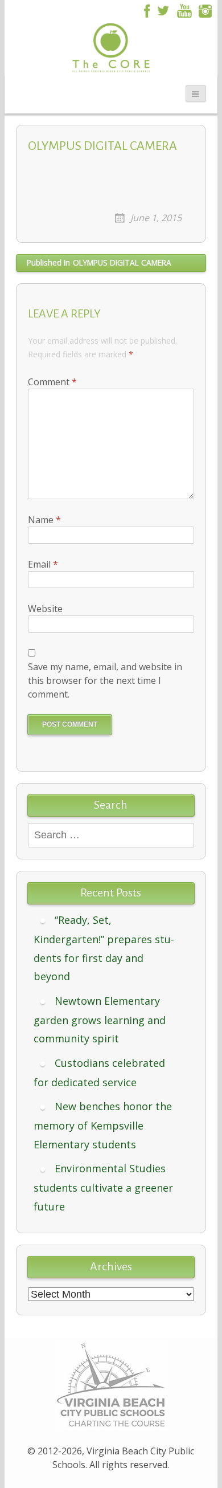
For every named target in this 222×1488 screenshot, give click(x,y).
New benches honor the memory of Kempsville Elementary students (103, 1125)
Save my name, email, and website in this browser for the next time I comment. (105, 680)
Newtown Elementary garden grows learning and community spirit (100, 1020)
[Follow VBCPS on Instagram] (205, 9)
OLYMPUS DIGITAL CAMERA (99, 262)
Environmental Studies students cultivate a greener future (103, 1187)
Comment (52, 382)
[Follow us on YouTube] (184, 9)
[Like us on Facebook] (145, 9)
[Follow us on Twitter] (163, 9)
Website (45, 608)
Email (43, 564)
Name (44, 519)
